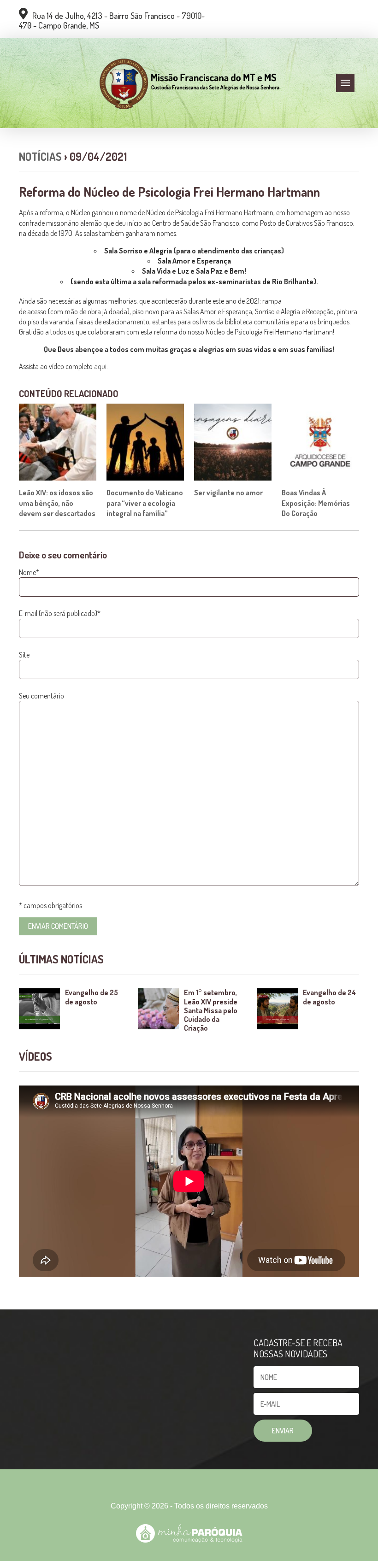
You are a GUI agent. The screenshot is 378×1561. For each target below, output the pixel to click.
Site (24, 654)
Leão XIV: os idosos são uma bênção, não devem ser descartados (57, 503)
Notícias (40, 156)
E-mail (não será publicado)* (59, 613)
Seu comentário (41, 695)
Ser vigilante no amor (228, 492)
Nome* (29, 572)
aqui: (101, 366)
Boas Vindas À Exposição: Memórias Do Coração (316, 503)
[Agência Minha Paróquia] (189, 1533)
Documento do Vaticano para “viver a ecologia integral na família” (144, 503)
